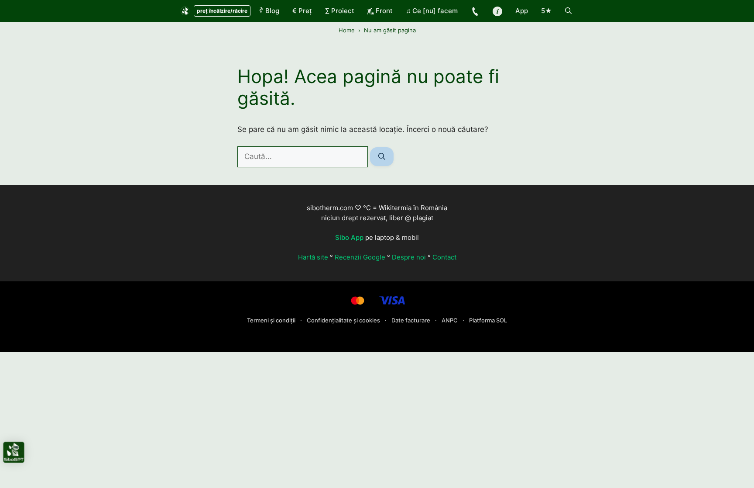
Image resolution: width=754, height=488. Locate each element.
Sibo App (349, 237)
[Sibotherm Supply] (185, 11)
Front (383, 11)
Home (347, 30)
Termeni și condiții (272, 320)
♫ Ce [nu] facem (432, 11)
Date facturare (411, 320)
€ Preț (302, 11)
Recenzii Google (360, 257)
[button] (568, 11)
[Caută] (382, 156)
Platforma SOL (488, 320)
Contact (444, 257)
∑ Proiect (339, 11)
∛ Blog (269, 11)
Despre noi (409, 257)
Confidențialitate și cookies (344, 320)
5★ (546, 11)
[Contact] (475, 11)
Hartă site (313, 257)
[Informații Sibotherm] (497, 11)
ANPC (450, 320)
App (521, 11)
